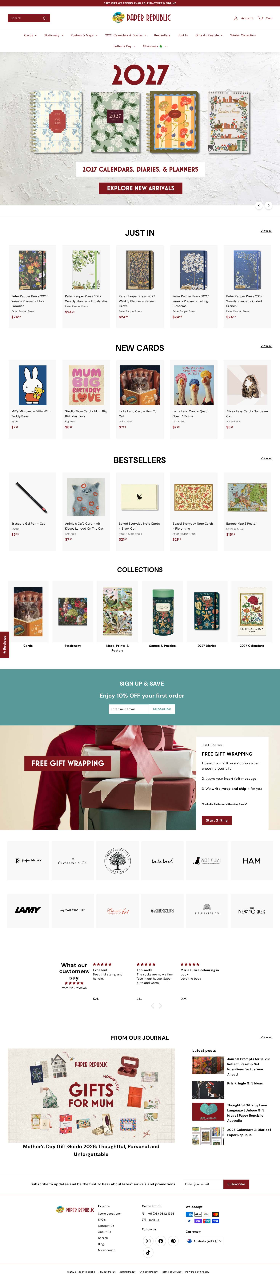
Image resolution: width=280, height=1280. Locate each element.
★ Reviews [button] (4, 645)
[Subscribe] (126, 654)
